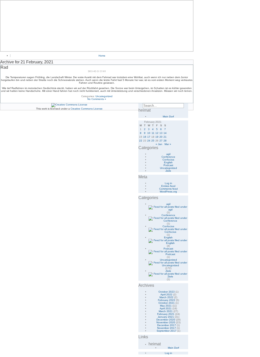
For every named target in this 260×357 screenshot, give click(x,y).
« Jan (159, 144)
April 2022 (166, 294)
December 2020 (165, 319)
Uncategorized (103, 96)
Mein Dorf (168, 116)
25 (152, 140)
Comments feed (168, 188)
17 (148, 136)
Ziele (168, 170)
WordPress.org (168, 191)
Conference (168, 156)
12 (156, 133)
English (168, 162)
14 (165, 133)
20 (160, 136)
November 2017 (166, 328)
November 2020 (165, 322)
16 (144, 136)
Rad (4, 67)
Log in (168, 183)
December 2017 (166, 325)
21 (165, 136)
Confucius (168, 159)
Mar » (168, 144)
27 (160, 140)
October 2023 (166, 291)
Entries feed (168, 186)
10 (148, 133)
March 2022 (166, 297)
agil (168, 154)
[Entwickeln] (96, 25)
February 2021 (165, 314)
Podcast (168, 165)
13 (160, 133)
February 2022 (166, 300)
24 (148, 140)
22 (140, 140)
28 (165, 140)
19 (156, 136)
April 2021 (166, 308)
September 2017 (166, 330)
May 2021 (166, 305)
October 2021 (166, 302)
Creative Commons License (87, 108)
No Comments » (96, 99)
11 (153, 133)
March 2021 (166, 311)
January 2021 (166, 316)
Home (102, 55)
